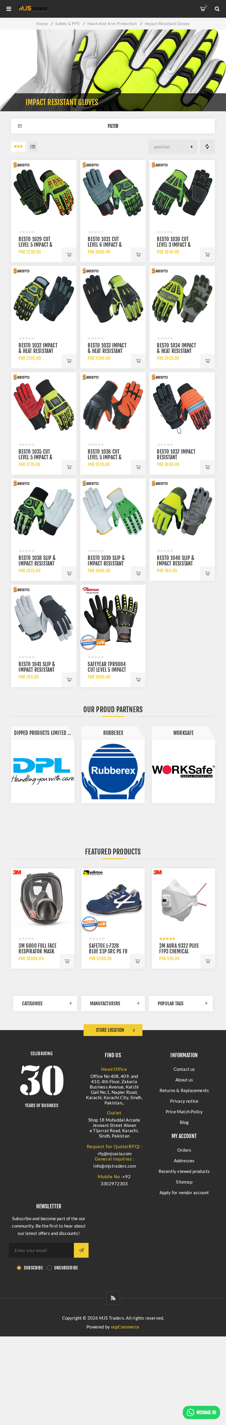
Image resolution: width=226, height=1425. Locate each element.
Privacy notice (184, 1101)
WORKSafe (113, 733)
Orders (184, 1150)
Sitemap (184, 1181)
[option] (43, 765)
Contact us (184, 1069)
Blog (184, 1122)
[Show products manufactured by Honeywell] (183, 771)
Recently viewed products (184, 1171)
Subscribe (33, 1268)
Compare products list (207, 146)
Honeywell (184, 733)
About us (184, 1079)
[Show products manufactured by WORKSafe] (113, 771)
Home (42, 23)
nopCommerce (125, 1326)
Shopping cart (206, 6)
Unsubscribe (66, 1268)
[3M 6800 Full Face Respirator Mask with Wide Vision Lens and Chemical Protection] (42, 900)
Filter (113, 126)
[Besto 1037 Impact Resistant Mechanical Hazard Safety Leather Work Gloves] (182, 404)
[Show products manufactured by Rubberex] (42, 771)
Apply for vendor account (184, 1192)
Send (81, 1250)
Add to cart (69, 254)
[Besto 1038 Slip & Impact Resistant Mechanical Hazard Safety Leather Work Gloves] (43, 511)
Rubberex (43, 733)
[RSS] (113, 1298)
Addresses (184, 1160)
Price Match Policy (184, 1111)
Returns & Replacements (184, 1090)
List (33, 147)
